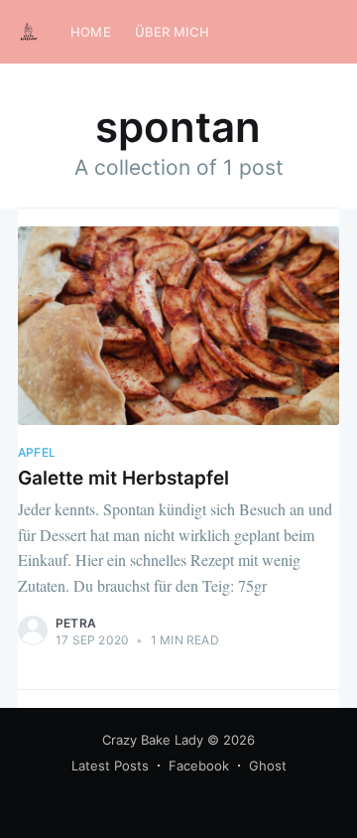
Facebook (199, 765)
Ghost (268, 765)
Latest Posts (110, 765)
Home (90, 32)
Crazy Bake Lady (152, 740)
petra (76, 623)
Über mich (172, 32)
